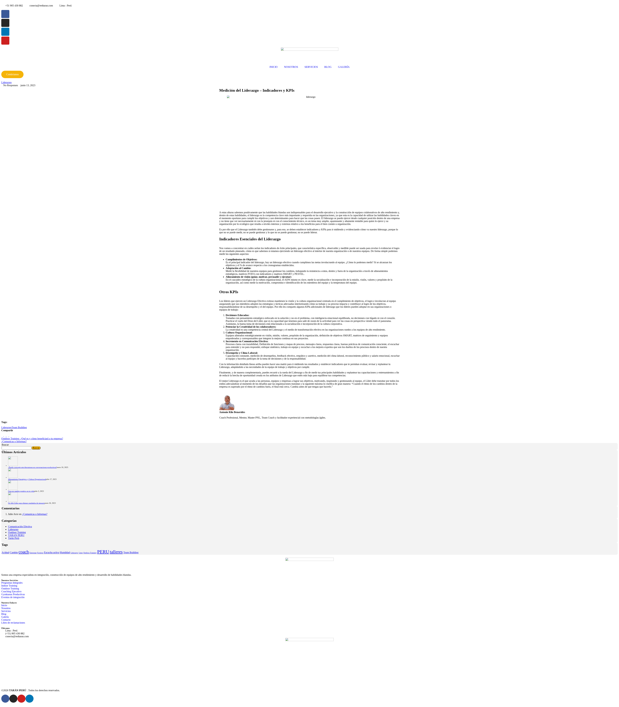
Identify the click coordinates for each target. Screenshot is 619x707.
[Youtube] (5, 41)
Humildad (65, 552)
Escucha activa (51, 552)
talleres (116, 551)
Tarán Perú (13, 538)
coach (24, 551)
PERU (103, 551)
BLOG (328, 67)
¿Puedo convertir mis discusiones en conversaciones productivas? (32, 467)
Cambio (14, 552)
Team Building (19, 427)
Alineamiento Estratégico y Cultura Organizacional (27, 479)
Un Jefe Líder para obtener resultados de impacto (26, 503)
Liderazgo (6, 82)
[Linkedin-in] (5, 32)
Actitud (5, 552)
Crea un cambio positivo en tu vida (21, 491)
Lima (81, 553)
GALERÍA (344, 67)
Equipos (40, 553)
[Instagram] (5, 23)
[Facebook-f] (5, 14)
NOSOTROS (291, 67)
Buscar (5, 444)
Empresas (33, 553)
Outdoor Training (17, 532)
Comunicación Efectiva (20, 526)
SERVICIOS (311, 67)
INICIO (274, 67)
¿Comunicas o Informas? (34, 514)
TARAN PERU (16, 535)
